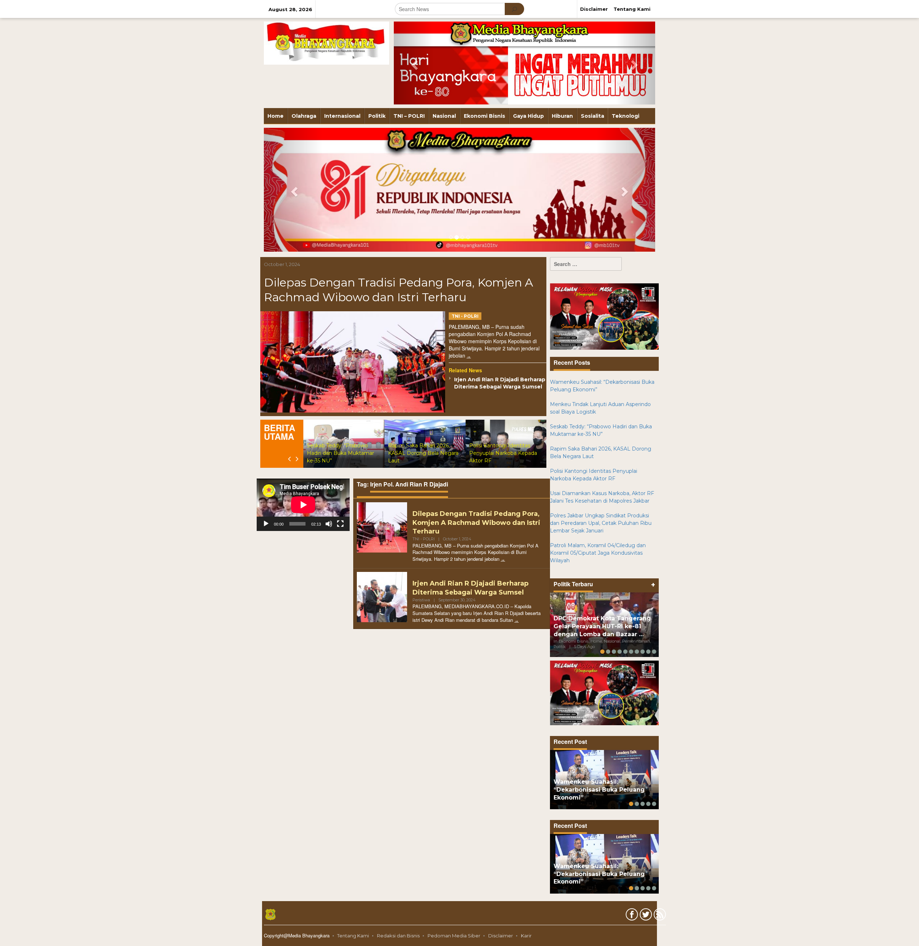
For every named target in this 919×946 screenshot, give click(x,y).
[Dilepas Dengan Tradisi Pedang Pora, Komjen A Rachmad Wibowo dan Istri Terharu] (469, 356)
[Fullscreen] (340, 523)
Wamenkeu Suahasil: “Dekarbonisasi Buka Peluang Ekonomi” (599, 789)
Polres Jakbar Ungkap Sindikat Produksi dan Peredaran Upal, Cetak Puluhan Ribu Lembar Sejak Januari (601, 523)
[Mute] (328, 523)
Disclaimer (500, 935)
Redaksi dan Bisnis (398, 935)
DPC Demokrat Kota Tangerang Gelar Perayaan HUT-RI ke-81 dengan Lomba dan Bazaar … (602, 626)
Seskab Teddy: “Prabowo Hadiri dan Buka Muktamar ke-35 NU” (340, 453)
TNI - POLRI (465, 316)
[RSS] (659, 916)
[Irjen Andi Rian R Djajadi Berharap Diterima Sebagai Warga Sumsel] (516, 620)
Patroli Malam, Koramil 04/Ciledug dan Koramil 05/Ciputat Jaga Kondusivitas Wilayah (598, 553)
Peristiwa (421, 599)
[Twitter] (645, 916)
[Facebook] (631, 916)
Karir (526, 935)
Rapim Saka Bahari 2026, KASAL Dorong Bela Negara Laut (423, 453)
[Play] (266, 523)
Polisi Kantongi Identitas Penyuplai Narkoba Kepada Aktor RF (503, 453)
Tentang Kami (353, 935)
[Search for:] (586, 264)
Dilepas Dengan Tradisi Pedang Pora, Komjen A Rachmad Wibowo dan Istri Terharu (476, 522)
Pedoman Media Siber (454, 935)
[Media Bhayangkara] (326, 42)
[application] (303, 505)
